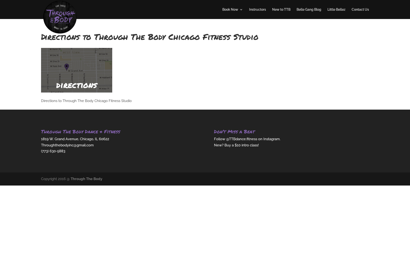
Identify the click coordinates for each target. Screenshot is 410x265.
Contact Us (360, 9)
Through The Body (86, 179)
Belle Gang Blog (309, 9)
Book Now (230, 9)
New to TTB (281, 9)
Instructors (257, 9)
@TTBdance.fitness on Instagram (253, 139)
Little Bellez (336, 9)
